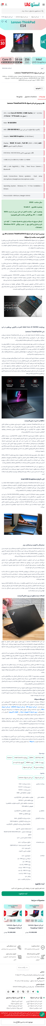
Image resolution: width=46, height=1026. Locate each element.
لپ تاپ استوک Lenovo (22, 17)
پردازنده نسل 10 (39, 767)
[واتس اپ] (18, 992)
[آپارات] (8, 992)
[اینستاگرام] (28, 992)
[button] (5, 919)
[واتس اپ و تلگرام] (23, 992)
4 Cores (9, 757)
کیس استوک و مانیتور (13, 998)
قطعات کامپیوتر (13, 712)
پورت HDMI (29, 762)
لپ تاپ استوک (35, 17)
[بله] (38, 992)
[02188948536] (42, 1014)
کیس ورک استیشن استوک (14, 1008)
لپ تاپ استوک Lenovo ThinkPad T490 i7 (35, 926)
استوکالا (32, 742)
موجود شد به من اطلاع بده (23, 1022)
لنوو (42, 68)
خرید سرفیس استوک (35, 1008)
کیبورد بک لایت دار (18, 762)
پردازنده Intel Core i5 (20, 757)
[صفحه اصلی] (43, 17)
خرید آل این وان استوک (15, 1006)
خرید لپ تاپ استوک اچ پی (34, 1001)
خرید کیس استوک (16, 1001)
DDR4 (31, 757)
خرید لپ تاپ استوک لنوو (34, 1003)
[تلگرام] (33, 992)
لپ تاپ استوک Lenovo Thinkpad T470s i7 (14, 926)
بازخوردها (19, 96)
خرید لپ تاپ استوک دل (35, 1006)
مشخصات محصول (31, 96)
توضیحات (42, 96)
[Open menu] (43, 5)
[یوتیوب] (13, 992)
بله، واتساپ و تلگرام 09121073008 (23, 986)
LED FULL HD (39, 757)
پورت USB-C (39, 762)
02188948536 (39, 986)
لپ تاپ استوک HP (31, 707)
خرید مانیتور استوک (16, 1003)
